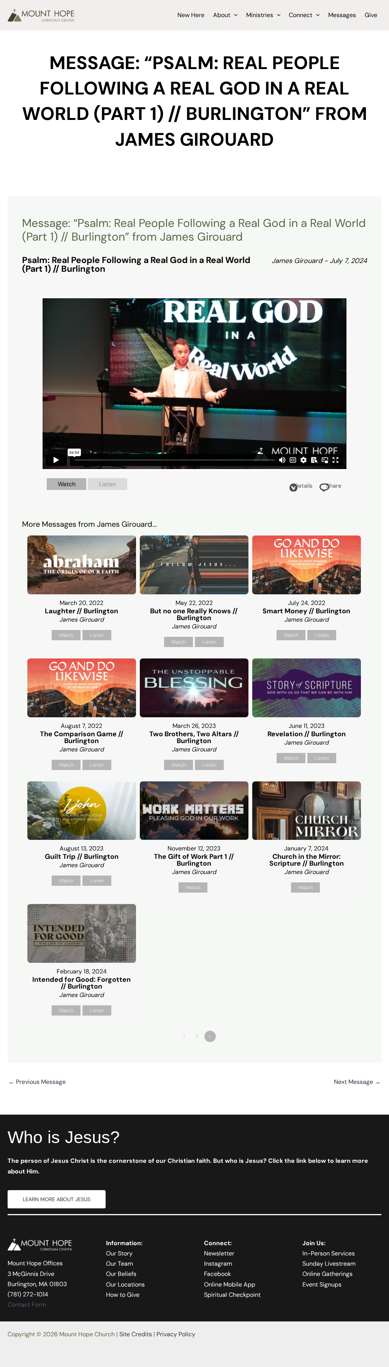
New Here (190, 15)
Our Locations (125, 1284)
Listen (107, 484)
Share (334, 486)
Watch (67, 484)
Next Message (357, 1082)
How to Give (122, 1295)
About (221, 15)
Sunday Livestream (329, 1264)
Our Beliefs (121, 1274)
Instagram (218, 1264)
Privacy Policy (176, 1334)
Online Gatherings (327, 1274)
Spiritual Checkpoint (232, 1295)
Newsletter (219, 1253)
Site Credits (135, 1334)
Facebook (217, 1274)
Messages (342, 15)
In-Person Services (328, 1253)
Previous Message (37, 1082)
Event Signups (322, 1284)
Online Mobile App (229, 1284)
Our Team (119, 1264)
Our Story (119, 1253)
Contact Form (27, 1305)
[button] (234, 15)
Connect (300, 15)
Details (303, 486)
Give (371, 15)
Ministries (259, 15)
